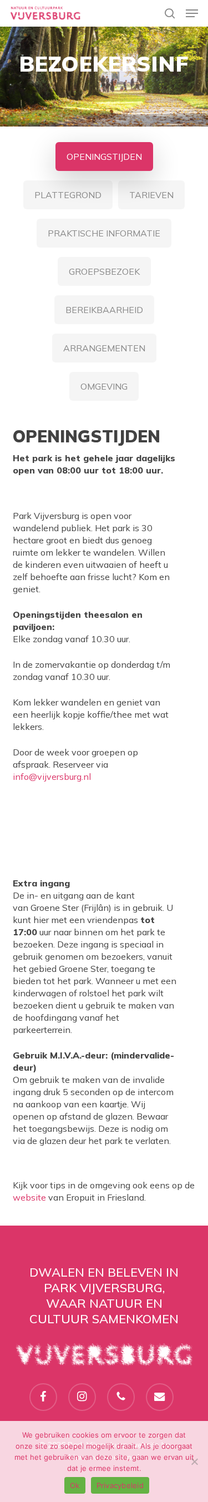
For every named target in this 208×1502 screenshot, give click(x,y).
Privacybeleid (120, 1485)
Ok (75, 1485)
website (29, 1197)
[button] (192, 13)
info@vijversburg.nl (52, 776)
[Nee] (194, 1461)
